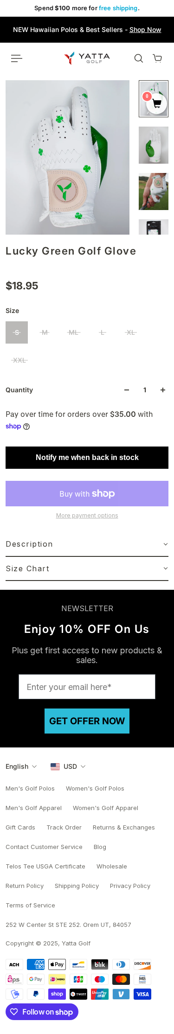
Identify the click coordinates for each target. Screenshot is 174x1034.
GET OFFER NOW (87, 721)
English (17, 766)
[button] (87, 544)
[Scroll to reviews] (87, 268)
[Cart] (157, 58)
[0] (156, 104)
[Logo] (87, 58)
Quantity (19, 390)
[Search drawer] (138, 58)
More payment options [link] (87, 515)
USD (70, 766)
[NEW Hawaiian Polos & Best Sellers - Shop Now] (87, 30)
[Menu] (16, 58)
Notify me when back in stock (87, 457)
